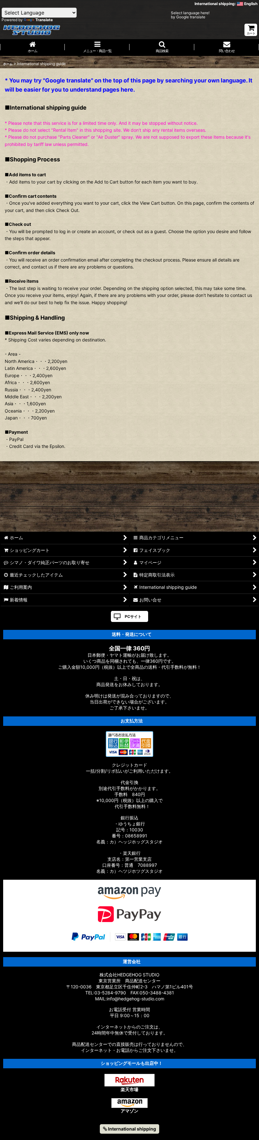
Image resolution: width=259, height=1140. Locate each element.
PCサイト (133, 616)
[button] (162, 47)
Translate (44, 19)
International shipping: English (226, 3)
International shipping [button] (131, 1128)
